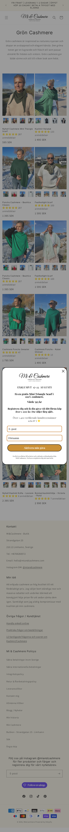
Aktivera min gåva (34, 447)
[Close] (63, 371)
